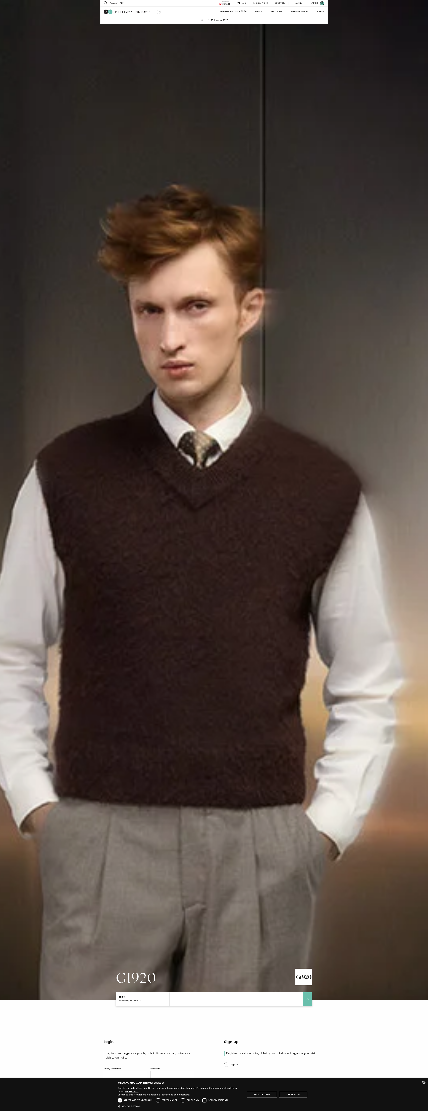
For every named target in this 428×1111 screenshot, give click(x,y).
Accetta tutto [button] (262, 1094)
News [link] (258, 12)
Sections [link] (276, 12)
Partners (241, 3)
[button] (180, 1106)
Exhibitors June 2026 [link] (233, 12)
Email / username (112, 1068)
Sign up (234, 1064)
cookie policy (132, 1091)
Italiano (298, 3)
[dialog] (214, 1094)
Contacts (280, 3)
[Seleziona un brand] (159, 12)
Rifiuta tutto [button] (293, 1094)
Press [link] (320, 12)
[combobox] (423, 1082)
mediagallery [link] (299, 12)
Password (154, 1068)
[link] (315, 3)
